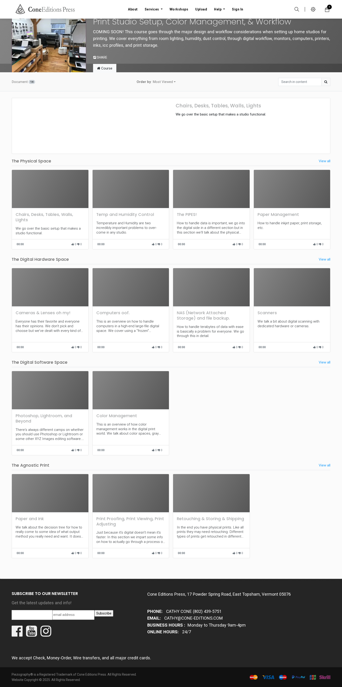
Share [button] (101, 57)
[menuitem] (132, 9)
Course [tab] (106, 68)
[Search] (325, 82)
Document (23, 82)
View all (324, 161)
